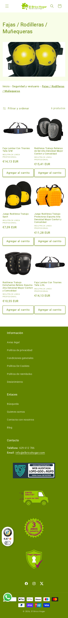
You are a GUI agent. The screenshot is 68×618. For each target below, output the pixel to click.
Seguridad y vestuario (25, 86)
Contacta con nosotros (20, 419)
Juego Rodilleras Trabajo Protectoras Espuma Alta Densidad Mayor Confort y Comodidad (47, 218)
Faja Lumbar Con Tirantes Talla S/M (16, 149)
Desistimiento (15, 381)
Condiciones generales (20, 358)
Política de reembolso (19, 374)
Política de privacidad (19, 350)
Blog (9, 427)
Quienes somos (16, 411)
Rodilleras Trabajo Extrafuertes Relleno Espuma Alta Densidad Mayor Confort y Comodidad (18, 286)
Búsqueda (13, 403)
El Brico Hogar (38, 611)
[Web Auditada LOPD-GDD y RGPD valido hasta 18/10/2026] (34, 470)
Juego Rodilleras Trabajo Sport (16, 215)
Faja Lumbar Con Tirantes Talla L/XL (47, 284)
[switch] (8, 543)
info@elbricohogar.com (30, 452)
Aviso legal (13, 342)
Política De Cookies (18, 366)
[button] (7, 6)
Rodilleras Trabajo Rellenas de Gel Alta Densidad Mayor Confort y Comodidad (48, 151)
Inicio (6, 86)
